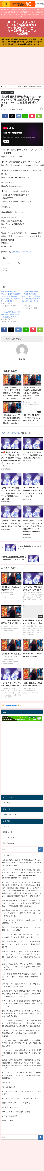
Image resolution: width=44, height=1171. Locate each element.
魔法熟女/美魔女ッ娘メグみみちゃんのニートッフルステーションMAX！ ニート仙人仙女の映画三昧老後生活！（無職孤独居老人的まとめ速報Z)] (21, 903)
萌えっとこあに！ (8, 1087)
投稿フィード (7, 832)
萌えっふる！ (7, 1082)
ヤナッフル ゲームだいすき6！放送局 (16, 1112)
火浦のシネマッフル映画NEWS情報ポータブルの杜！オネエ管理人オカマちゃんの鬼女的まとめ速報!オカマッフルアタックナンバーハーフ (21, 993)
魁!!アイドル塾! (7, 1120)
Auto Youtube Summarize (22, 252)
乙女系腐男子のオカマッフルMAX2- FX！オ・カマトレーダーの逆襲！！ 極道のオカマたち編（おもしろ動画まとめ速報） (22, 913)
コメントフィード (9, 837)
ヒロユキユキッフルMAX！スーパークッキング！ (20, 1098)
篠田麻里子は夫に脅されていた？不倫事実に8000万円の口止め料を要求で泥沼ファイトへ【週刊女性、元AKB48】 (10, 296)
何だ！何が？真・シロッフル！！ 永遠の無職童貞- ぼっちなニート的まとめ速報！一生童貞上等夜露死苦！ (21, 944)
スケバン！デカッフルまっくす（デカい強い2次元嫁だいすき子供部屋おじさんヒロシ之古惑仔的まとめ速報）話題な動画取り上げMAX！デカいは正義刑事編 (22, 1023)
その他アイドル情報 (7, 92)
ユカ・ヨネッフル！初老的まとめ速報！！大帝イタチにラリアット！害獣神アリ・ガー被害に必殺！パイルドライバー (22, 1003)
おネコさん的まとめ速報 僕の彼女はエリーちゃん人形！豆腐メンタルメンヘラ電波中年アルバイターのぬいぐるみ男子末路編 (22, 862)
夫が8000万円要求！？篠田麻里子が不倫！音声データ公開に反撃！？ (10, 314)
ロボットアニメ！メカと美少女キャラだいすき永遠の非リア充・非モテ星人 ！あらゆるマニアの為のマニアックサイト (22, 966)
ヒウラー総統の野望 (9, 1116)
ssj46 (22, 359)
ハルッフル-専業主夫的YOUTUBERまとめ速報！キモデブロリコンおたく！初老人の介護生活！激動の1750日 (21, 976)
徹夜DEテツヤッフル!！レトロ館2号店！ (17, 1103)
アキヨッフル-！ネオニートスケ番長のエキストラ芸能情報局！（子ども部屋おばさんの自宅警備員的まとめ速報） (22, 1033)
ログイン (6, 826)
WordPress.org (8, 843)
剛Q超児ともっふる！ (10, 1107)
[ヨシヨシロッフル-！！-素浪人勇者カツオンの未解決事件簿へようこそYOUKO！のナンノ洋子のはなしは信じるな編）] (22, 1042)
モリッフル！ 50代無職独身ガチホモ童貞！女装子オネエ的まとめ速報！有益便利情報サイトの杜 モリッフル (22, 1052)
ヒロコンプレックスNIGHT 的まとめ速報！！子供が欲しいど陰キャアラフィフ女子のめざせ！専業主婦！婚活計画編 (22, 1075)
